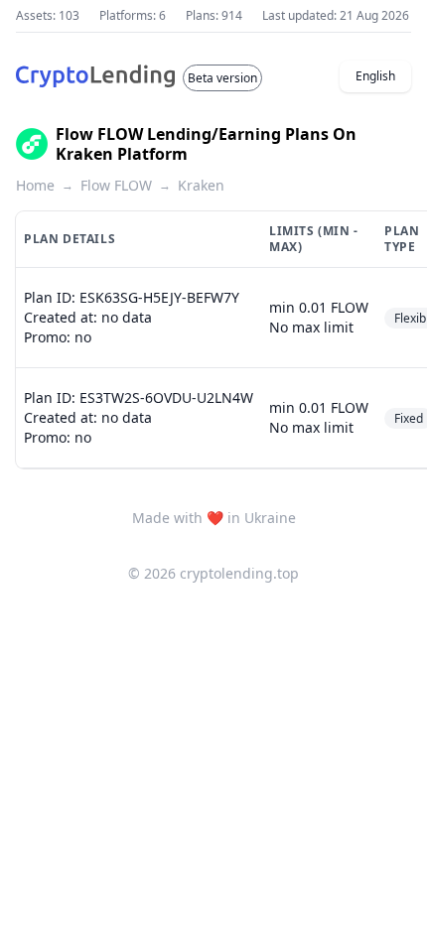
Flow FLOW (116, 185)
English (375, 75)
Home (35, 185)
